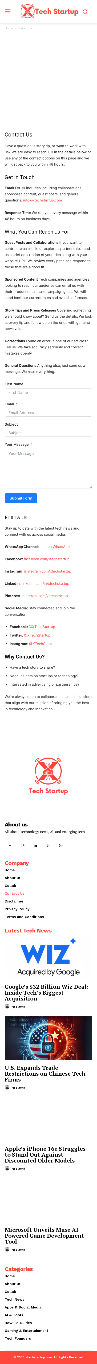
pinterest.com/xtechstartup (45, 596)
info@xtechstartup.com (42, 200)
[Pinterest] (48, 845)
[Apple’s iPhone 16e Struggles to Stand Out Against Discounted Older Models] (48, 1119)
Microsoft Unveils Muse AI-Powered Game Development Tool (44, 1235)
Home (9, 28)
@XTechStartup (42, 626)
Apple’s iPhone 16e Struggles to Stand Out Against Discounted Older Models (45, 1154)
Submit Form (21, 498)
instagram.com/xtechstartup (47, 571)
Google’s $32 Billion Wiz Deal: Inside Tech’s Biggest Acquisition (47, 992)
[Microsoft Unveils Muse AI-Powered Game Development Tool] (48, 1200)
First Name (14, 384)
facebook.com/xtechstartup (46, 559)
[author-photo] (8, 1006)
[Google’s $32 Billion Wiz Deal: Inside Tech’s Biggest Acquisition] (48, 957)
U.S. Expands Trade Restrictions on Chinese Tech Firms (45, 1073)
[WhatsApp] (61, 845)
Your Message (17, 444)
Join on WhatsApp (55, 546)
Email (9, 404)
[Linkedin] (35, 845)
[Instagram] (22, 845)
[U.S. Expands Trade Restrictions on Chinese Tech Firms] (48, 1038)
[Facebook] (10, 845)
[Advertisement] (48, 82)
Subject (11, 424)
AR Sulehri (18, 1006)
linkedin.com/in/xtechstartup (45, 583)
